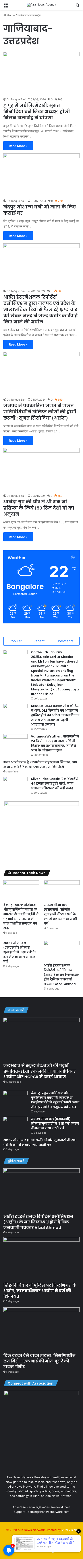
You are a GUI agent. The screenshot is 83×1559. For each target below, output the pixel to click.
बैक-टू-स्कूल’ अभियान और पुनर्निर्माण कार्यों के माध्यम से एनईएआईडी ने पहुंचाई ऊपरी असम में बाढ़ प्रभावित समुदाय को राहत (21, 916)
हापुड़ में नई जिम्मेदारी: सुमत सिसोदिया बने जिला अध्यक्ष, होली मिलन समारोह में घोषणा (36, 111)
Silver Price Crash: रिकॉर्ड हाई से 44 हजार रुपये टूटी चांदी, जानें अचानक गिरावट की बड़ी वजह (55, 783)
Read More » (18, 146)
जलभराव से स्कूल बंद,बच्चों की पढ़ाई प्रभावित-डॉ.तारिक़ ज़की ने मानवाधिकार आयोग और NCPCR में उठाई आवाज (39, 1071)
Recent (38, 641)
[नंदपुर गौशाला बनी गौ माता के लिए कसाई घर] (41, 175)
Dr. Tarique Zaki (16, 99)
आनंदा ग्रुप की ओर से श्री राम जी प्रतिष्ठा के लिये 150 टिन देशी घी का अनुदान (38, 508)
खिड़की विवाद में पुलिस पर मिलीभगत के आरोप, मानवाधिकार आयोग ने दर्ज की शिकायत (39, 1290)
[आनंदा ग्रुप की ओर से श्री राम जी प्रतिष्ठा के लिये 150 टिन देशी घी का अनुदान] (41, 469)
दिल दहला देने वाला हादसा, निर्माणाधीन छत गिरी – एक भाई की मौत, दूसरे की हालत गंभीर (39, 1361)
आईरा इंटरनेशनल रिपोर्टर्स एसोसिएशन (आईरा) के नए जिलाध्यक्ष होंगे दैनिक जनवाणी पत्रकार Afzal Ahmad (61, 974)
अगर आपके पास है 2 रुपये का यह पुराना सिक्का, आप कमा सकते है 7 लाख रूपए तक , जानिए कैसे (40, 764)
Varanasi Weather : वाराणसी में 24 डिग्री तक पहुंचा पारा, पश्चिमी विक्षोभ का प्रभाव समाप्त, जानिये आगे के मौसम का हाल (55, 743)
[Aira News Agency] (41, 5)
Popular (16, 641)
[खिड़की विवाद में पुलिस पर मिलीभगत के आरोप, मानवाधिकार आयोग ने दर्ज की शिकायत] (41, 1258)
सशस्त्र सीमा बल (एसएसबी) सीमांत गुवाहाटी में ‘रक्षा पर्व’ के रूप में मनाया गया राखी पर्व (60, 914)
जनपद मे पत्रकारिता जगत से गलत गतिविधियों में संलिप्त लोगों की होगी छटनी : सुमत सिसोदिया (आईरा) (39, 412)
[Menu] (5, 6)
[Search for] (77, 6)
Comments (64, 641)
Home (10, 15)
